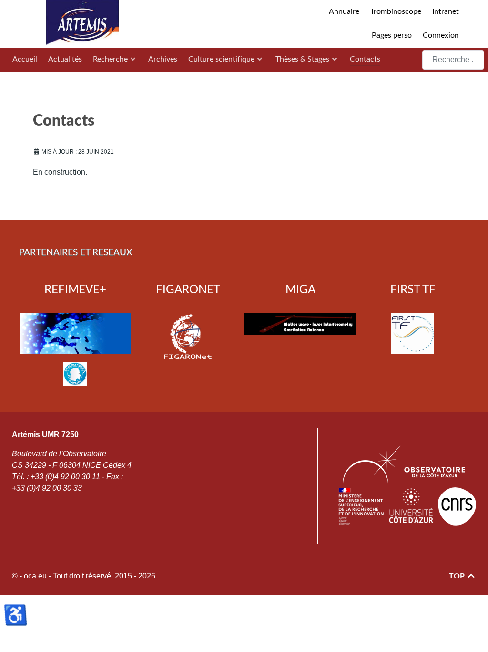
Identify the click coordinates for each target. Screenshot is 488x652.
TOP (458, 576)
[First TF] (412, 333)
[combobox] (453, 60)
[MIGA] (300, 324)
